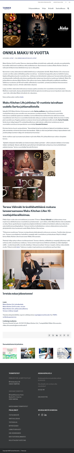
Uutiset (11, 58)
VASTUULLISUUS (14, 419)
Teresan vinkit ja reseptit (10, 311)
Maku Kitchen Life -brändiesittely (13, 304)
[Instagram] (42, 415)
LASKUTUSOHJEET (15, 429)
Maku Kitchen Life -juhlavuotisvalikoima (15, 309)
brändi (20, 58)
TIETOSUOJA (13, 422)
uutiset (34, 58)
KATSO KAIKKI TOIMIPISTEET (18, 406)
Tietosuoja (23, 450)
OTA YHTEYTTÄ (42, 397)
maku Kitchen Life (27, 58)
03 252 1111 (41, 390)
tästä (21, 97)
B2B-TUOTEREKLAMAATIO (17, 437)
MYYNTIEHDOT (13, 426)
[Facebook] (39, 415)
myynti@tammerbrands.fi (42, 315)
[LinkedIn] (45, 415)
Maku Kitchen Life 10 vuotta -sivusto (14, 306)
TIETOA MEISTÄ (14, 415)
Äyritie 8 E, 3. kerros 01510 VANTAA (16, 397)
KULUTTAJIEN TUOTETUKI (17, 440)
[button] (68, 8)
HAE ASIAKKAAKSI (15, 433)
